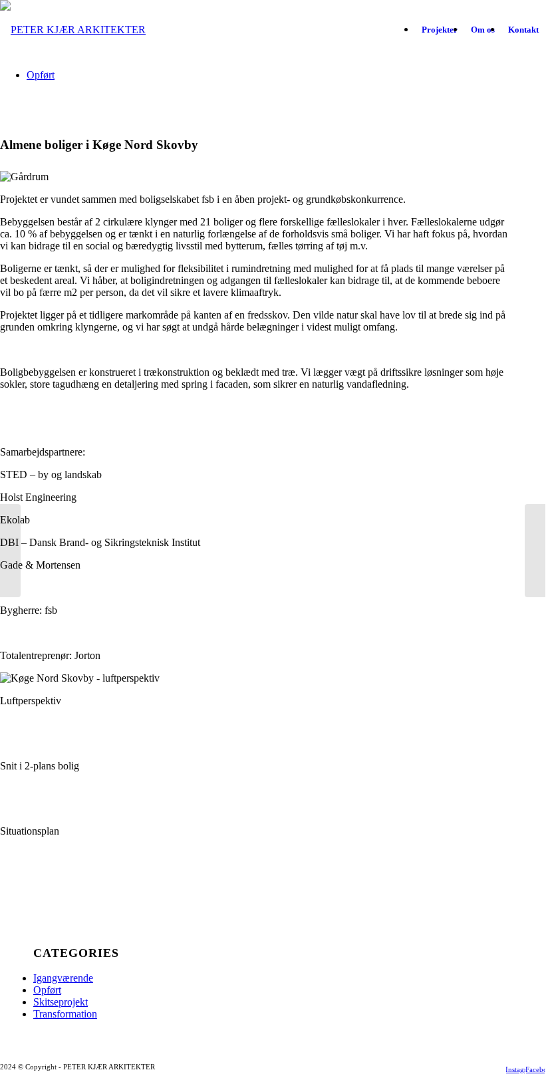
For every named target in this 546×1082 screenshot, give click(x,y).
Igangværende (63, 978)
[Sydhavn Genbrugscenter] (535, 550)
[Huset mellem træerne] (10, 550)
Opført (47, 990)
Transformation (65, 1013)
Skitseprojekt (60, 1002)
